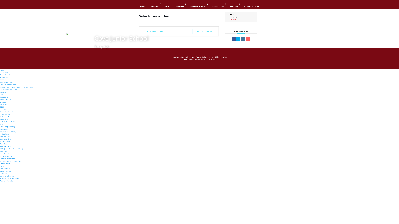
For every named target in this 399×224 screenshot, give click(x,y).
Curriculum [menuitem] (4, 109)
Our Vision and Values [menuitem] (7, 122)
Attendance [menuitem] (4, 77)
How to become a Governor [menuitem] (9, 179)
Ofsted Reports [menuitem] (5, 164)
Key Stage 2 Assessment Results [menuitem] (11, 161)
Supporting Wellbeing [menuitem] (7, 127)
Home (142, 6)
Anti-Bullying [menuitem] (4, 134)
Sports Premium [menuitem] (5, 171)
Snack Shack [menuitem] (4, 92)
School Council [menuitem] (5, 141)
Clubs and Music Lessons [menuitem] (9, 117)
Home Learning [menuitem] (5, 114)
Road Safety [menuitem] (4, 144)
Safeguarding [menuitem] (4, 129)
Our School (155, 6)
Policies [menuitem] (2, 166)
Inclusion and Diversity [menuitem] (8, 132)
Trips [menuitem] (2, 124)
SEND (167, 6)
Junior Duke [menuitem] (4, 119)
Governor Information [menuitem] (7, 176)
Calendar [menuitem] (3, 80)
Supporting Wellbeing (198, 6)
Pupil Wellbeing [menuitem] (5, 137)
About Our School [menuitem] (6, 75)
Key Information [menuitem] (5, 154)
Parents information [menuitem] (7, 181)
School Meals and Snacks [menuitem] (8, 90)
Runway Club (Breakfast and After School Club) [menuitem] (16, 87)
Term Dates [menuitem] (4, 97)
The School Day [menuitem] (5, 99)
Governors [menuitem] (3, 174)
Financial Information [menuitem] (7, 159)
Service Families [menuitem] (5, 139)
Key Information (218, 6)
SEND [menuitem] (2, 107)
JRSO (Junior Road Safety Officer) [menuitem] (11, 149)
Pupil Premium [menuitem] (5, 169)
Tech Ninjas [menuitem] (4, 151)
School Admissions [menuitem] (6, 156)
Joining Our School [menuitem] (6, 82)
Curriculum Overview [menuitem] (7, 112)
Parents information (251, 6)
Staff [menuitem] (1, 95)
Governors (234, 6)
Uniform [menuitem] (3, 102)
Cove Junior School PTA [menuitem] (8, 85)
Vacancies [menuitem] (3, 104)
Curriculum (180, 6)
